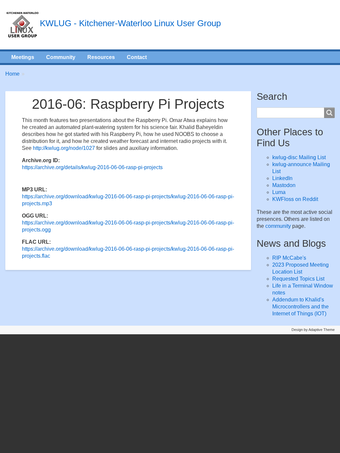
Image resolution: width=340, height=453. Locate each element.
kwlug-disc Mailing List (299, 157)
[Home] (22, 25)
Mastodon (284, 185)
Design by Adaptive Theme (313, 330)
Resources (101, 57)
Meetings (22, 57)
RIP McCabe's (289, 258)
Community (60, 57)
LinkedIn (282, 178)
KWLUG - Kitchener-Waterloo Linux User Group (130, 23)
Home (12, 74)
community (278, 226)
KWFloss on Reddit (295, 199)
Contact (137, 57)
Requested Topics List (298, 279)
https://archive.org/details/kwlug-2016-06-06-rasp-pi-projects (92, 167)
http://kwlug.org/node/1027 (64, 148)
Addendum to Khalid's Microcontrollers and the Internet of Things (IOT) (300, 306)
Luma (279, 192)
